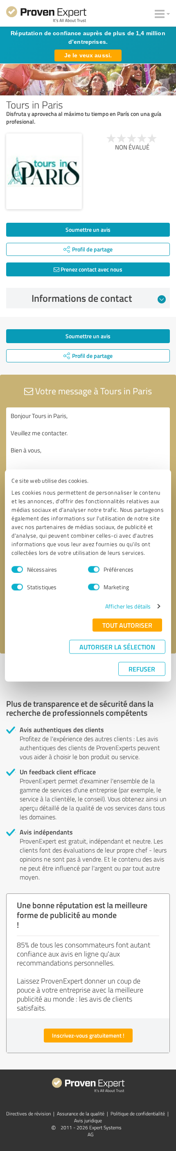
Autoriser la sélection (117, 646)
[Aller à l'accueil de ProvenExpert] (46, 15)
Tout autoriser (127, 625)
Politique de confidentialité (138, 1113)
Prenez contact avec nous (90, 269)
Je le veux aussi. (88, 55)
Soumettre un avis (88, 229)
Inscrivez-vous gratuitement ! (88, 1035)
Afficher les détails (128, 606)
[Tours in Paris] (44, 171)
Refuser (142, 669)
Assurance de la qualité (80, 1113)
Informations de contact (82, 298)
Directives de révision (28, 1113)
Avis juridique (88, 1120)
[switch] (93, 569)
